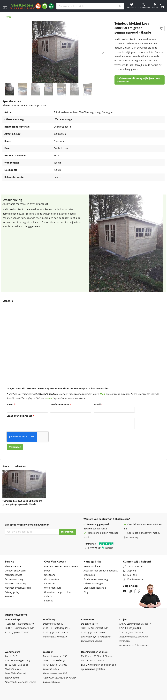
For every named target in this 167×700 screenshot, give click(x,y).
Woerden (48, 651)
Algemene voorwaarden (18, 587)
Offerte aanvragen (94, 583)
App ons (131, 570)
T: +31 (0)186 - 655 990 (17, 632)
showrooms (145, 524)
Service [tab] (9, 561)
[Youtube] (124, 591)
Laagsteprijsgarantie (95, 587)
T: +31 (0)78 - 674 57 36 (131, 632)
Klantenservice (13, 566)
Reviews (9, 596)
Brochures (89, 574)
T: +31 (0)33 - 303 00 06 (93, 632)
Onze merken (51, 579)
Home (8, 16)
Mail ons (132, 574)
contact (49, 398)
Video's (48, 596)
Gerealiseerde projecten (57, 592)
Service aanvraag (14, 579)
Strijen (123, 619)
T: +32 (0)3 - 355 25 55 (17, 664)
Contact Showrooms (16, 570)
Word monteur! (52, 587)
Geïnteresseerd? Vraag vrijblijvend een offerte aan (138, 80)
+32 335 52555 (135, 566)
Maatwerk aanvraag (15, 583)
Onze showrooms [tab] (16, 614)
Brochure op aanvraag (96, 579)
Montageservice (13, 574)
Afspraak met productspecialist (101, 570)
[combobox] (90, 6)
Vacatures (49, 583)
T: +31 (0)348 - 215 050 (55, 664)
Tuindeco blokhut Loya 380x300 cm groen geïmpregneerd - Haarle (22, 502)
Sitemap (48, 600)
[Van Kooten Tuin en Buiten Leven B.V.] (32, 6)
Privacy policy (12, 592)
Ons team (49, 574)
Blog (86, 592)
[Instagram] (130, 591)
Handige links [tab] (92, 561)
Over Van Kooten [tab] (55, 561)
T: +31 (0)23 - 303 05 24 (55, 632)
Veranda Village (92, 566)
